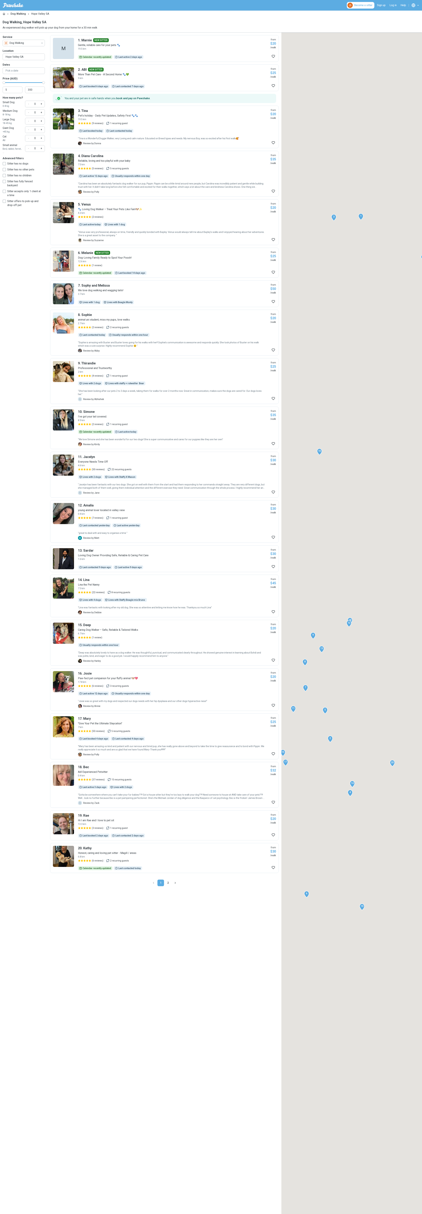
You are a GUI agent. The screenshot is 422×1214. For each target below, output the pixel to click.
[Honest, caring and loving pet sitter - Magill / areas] (164, 858)
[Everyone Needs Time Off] (164, 474)
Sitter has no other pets (20, 169)
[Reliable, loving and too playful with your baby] (164, 173)
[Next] (175, 883)
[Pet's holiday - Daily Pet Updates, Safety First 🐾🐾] (164, 127)
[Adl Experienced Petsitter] (164, 785)
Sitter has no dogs (17, 163)
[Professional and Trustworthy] (164, 381)
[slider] (4, 82)
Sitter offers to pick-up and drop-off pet (22, 203)
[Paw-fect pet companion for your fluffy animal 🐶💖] (164, 689)
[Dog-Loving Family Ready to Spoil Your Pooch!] (164, 263)
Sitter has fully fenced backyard (20, 183)
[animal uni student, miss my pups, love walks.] (164, 332)
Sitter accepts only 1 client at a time (24, 193)
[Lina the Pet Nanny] (164, 596)
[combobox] (24, 43)
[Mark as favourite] (273, 56)
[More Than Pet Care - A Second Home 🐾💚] (164, 78)
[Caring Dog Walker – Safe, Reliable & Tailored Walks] (164, 643)
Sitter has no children (19, 175)
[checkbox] (4, 163)
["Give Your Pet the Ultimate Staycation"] (164, 736)
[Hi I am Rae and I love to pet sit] (164, 825)
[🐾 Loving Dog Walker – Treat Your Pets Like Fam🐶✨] (164, 222)
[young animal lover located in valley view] (164, 521)
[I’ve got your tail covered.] (164, 428)
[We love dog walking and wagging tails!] (164, 294)
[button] (360, 216)
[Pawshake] (13, 5)
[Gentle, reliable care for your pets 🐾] (164, 48)
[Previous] (153, 883)
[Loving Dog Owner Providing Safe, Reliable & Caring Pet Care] (164, 559)
